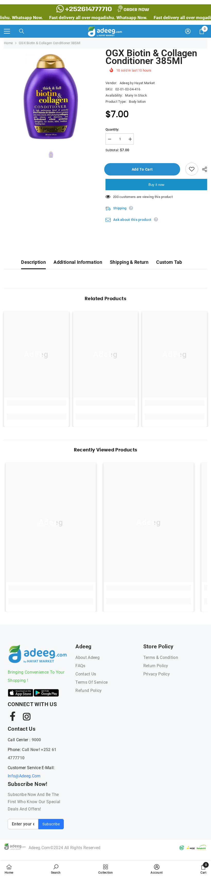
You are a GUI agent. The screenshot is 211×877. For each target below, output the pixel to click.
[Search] (22, 31)
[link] (36, 403)
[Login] (187, 31)
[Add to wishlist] (191, 169)
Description (33, 262)
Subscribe (51, 824)
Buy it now (156, 185)
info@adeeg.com (24, 776)
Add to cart (143, 169)
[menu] (7, 31)
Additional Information (78, 262)
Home (8, 43)
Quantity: (112, 129)
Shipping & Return (129, 262)
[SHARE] (202, 169)
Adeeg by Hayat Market (137, 83)
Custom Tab (169, 262)
